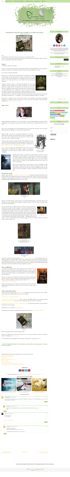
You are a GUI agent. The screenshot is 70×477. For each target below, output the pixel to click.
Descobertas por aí (64, 112)
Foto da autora (4, 358)
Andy (6, 413)
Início (2, 1)
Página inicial (24, 452)
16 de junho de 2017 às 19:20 (10, 413)
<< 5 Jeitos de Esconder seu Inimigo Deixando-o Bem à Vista (7, 452)
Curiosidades (38, 374)
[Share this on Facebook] (20, 370)
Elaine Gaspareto (36, 470)
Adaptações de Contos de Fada (24, 374)
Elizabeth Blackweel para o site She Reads (21, 175)
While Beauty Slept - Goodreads (15, 100)
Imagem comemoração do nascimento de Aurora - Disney (12, 363)
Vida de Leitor (52, 117)
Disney (59, 114)
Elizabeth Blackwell (19, 307)
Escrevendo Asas (32, 469)
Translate (62, 67)
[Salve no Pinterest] (29, 370)
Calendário (52, 110)
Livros (42, 374)
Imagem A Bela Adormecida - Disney (8, 359)
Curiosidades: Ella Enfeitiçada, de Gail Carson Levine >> (43, 452)
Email (51, 130)
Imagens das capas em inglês (7, 356)
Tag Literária (62, 115)
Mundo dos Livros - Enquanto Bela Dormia (10, 296)
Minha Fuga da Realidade (8, 420)
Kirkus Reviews (15, 335)
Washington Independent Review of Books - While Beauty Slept (14, 303)
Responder (46, 401)
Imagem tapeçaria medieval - (13, 364)
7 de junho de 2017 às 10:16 (14, 406)
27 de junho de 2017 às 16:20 (14, 426)
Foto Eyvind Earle (5, 360)
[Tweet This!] (26, 370)
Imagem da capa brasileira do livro (8, 355)
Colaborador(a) (7, 397)
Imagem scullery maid (6, 362)
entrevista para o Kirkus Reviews (28, 258)
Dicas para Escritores (53, 114)
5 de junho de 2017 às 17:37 (13, 397)
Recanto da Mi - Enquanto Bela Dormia (10, 299)
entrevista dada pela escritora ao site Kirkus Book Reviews (13, 145)
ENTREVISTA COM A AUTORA (8, 300)
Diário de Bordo (63, 114)
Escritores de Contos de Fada (54, 115)
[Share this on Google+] (23, 370)
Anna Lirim (8, 406)
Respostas (5, 424)
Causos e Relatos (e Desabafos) (59, 110)
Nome (51, 127)
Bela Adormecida (33, 374)
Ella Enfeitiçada (21, 292)
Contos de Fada (52, 112)
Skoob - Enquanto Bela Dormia (38, 310)
